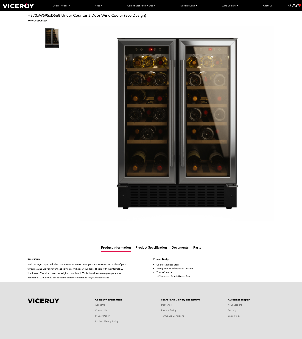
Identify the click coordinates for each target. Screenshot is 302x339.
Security (232, 310)
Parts (197, 247)
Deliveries (166, 304)
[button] (290, 5)
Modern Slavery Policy (106, 321)
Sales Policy (234, 315)
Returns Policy (168, 310)
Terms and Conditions (172, 315)
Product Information (116, 247)
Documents (180, 247)
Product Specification (151, 247)
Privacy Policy (102, 315)
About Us (267, 5)
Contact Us (101, 310)
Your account (235, 304)
